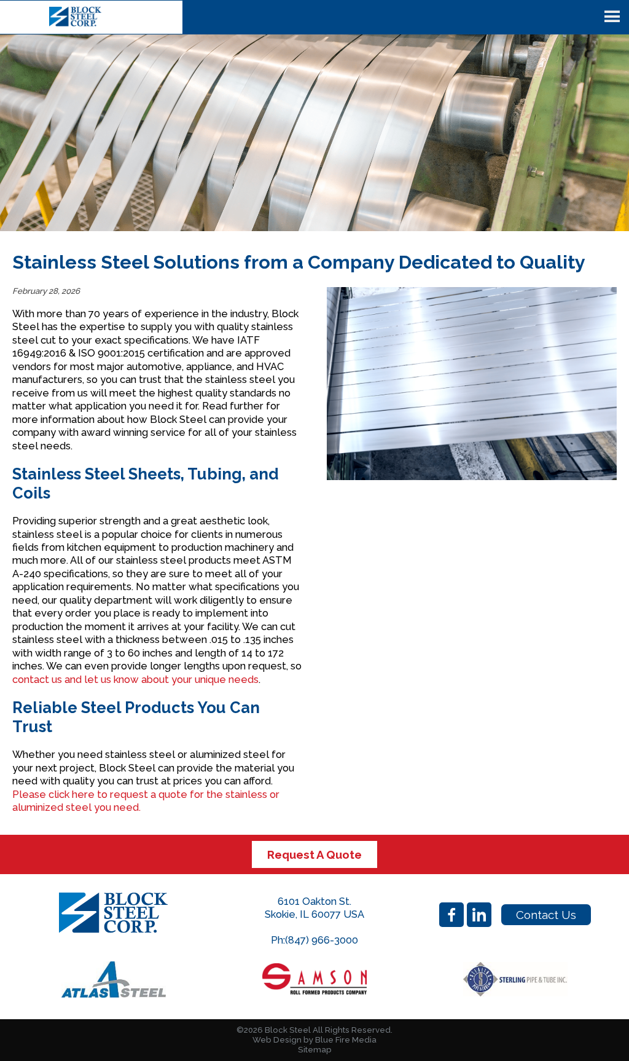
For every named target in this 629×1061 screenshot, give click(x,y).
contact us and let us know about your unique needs (135, 679)
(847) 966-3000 (321, 940)
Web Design (277, 1039)
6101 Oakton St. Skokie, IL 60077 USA (314, 907)
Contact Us (546, 914)
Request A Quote (314, 854)
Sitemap (315, 1049)
